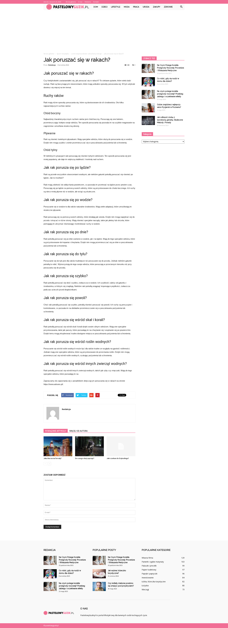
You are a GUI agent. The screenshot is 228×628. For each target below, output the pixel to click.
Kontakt (96, 2)
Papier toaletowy (149, 569)
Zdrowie (168, 7)
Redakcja (52, 65)
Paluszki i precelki (149, 565)
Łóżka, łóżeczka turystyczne (154, 581)
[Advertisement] (114, 29)
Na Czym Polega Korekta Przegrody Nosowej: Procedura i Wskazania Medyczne (170, 67)
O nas (80, 2)
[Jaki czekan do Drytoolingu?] (121, 446)
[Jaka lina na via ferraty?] (58, 446)
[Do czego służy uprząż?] (89, 446)
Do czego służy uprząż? (84, 458)
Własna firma (147, 558)
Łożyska (145, 585)
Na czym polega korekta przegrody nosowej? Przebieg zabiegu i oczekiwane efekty (170, 94)
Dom (96, 7)
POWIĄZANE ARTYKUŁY (55, 431)
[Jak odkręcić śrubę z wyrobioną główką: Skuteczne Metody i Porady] (148, 120)
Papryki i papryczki (149, 573)
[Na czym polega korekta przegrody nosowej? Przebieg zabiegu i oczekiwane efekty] (148, 94)
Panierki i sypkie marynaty (153, 561)
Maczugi (145, 589)
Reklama (88, 2)
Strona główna (71, 2)
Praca (136, 7)
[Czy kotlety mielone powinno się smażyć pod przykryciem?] (99, 586)
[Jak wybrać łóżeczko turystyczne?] (99, 573)
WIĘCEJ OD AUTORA (78, 431)
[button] (181, 7)
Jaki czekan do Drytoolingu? (118, 458)
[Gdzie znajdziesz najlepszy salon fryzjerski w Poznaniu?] (148, 107)
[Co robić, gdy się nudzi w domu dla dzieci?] (148, 81)
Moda (126, 7)
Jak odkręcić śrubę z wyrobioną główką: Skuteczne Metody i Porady (170, 120)
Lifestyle (115, 7)
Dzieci (104, 7)
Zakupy (156, 7)
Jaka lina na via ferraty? (52, 458)
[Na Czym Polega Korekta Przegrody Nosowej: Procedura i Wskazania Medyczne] (148, 68)
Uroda (146, 7)
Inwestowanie (148, 577)
